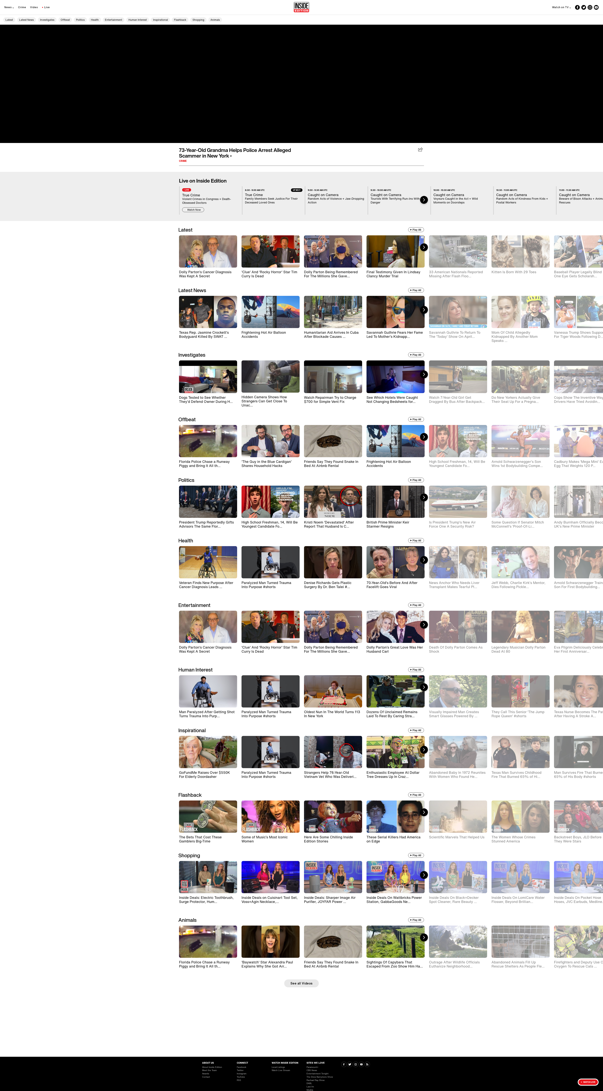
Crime (22, 7)
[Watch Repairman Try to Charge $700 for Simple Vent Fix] (333, 376)
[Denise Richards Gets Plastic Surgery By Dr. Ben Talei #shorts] (333, 562)
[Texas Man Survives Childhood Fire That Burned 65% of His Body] (521, 752)
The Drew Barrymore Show (320, 1076)
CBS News (312, 1070)
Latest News (26, 20)
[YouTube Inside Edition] (596, 7)
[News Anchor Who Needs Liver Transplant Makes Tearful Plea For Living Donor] (458, 562)
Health (95, 20)
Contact (206, 1076)
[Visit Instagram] (355, 1065)
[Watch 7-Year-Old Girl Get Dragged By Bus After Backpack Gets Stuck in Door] (458, 376)
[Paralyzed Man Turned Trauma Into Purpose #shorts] (271, 562)
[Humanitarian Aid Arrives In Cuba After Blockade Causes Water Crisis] (333, 312)
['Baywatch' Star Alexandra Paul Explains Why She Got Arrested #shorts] (271, 942)
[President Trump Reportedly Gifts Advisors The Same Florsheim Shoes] (208, 502)
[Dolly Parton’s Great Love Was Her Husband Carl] (396, 627)
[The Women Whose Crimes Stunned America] (521, 816)
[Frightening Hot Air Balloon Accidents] (271, 312)
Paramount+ (312, 1067)
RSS (239, 1080)
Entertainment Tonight (318, 1073)
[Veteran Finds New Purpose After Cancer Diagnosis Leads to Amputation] (208, 562)
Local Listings (278, 1067)
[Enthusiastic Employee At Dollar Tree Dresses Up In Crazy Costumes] (396, 752)
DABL (309, 1083)
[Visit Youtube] (361, 1065)
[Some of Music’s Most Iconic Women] (271, 816)
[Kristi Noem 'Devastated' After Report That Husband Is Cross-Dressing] (333, 502)
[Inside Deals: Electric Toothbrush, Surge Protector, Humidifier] (208, 877)
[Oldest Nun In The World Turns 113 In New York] (333, 691)
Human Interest (137, 20)
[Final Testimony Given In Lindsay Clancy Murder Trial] (396, 251)
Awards (205, 1073)
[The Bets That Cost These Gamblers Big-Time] (208, 816)
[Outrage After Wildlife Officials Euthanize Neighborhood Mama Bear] (458, 942)
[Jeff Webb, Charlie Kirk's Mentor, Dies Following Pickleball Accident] (521, 562)
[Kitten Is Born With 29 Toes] (521, 251)
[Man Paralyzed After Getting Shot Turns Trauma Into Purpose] (208, 691)
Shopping (198, 20)
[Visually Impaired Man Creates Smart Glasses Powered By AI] (458, 691)
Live (47, 7)
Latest (9, 20)
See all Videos (302, 983)
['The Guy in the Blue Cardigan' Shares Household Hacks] (271, 441)
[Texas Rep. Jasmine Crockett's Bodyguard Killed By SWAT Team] (208, 312)
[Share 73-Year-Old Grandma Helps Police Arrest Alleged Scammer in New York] (420, 149)
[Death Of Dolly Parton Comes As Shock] (458, 627)
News (8, 7)
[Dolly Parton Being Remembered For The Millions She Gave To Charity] (333, 251)
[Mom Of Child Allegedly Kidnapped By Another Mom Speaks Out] (521, 312)
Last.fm (310, 1086)
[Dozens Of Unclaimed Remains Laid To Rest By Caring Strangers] (396, 691)
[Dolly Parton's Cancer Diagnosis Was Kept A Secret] (208, 251)
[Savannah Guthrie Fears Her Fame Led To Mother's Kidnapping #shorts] (396, 312)
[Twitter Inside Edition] (583, 7)
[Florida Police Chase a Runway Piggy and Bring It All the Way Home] (208, 441)
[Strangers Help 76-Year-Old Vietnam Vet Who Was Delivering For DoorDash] (333, 752)
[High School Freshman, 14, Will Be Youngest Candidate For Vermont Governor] (458, 441)
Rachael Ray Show (316, 1080)
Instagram (241, 1073)
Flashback (180, 20)
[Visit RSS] (367, 1065)
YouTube (241, 1076)
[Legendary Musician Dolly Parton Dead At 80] (521, 627)
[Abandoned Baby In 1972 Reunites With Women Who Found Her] (458, 752)
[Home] (301, 7)
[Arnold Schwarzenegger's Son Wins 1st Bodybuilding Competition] (521, 441)
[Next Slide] (424, 200)
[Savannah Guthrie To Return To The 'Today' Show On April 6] (458, 312)
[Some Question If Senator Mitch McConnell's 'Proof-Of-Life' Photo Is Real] (521, 502)
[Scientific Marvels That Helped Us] (458, 816)
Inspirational (160, 20)
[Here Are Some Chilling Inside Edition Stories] (333, 816)
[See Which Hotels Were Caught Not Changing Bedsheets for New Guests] (396, 376)
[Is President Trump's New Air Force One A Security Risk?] (458, 502)
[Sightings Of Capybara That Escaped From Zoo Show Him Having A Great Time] (396, 942)
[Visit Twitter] (350, 1065)
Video (34, 7)
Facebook (241, 1067)
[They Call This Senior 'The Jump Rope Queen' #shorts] (521, 691)
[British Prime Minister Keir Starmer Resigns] (396, 502)
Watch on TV (560, 7)
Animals (215, 20)
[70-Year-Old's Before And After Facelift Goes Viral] (396, 562)
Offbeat (65, 20)
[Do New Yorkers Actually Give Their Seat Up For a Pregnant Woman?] (521, 376)
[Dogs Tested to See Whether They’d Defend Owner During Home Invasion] (208, 376)
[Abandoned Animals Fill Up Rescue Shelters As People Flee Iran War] (521, 942)
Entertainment (113, 20)
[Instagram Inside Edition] (590, 7)
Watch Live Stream (281, 1070)
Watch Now (194, 210)
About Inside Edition (212, 1067)
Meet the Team (209, 1070)
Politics (80, 20)
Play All (417, 229)
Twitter (240, 1070)
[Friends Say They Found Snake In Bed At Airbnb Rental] (333, 441)
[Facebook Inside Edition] (577, 7)
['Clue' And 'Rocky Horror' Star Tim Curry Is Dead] (271, 251)
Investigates (47, 20)
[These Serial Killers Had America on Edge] (396, 816)
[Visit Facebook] (344, 1065)
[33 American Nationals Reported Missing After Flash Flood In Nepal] (458, 251)
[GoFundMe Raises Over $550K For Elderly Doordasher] (208, 752)
